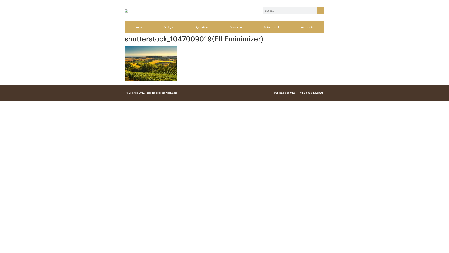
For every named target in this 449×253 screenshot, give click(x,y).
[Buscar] (320, 10)
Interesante (307, 27)
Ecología (168, 27)
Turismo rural (271, 27)
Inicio (139, 27)
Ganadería (236, 27)
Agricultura (201, 27)
